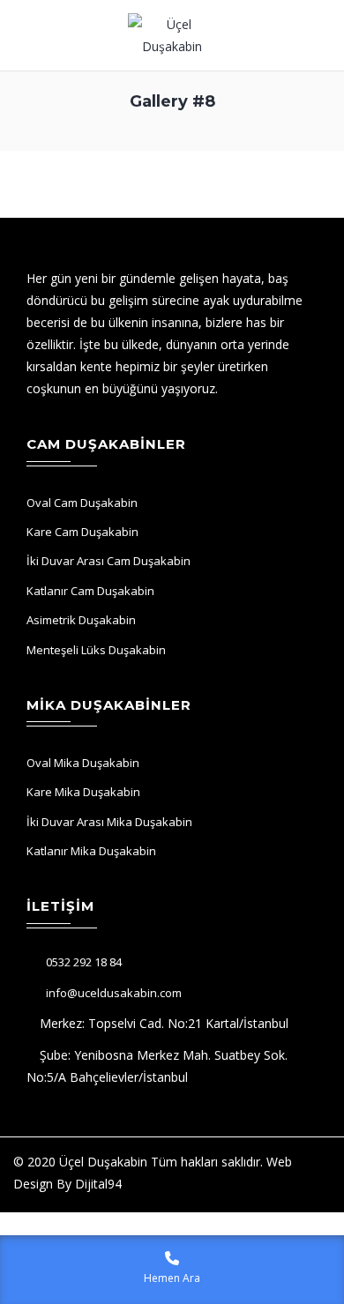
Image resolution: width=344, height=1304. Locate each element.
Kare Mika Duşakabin (83, 792)
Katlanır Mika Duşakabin (91, 851)
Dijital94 (98, 1183)
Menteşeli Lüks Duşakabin (96, 650)
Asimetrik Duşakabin (81, 620)
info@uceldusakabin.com (114, 993)
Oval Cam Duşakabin (82, 502)
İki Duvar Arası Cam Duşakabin (108, 561)
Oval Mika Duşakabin (82, 763)
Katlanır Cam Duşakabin (90, 591)
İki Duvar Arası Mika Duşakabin (109, 822)
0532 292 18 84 (84, 962)
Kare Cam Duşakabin (82, 532)
